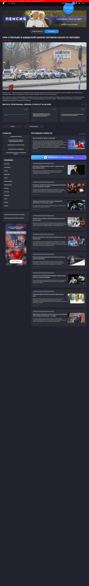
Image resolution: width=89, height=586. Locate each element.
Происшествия (34, 126)
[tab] (37, 31)
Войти (83, 3)
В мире (12, 126)
